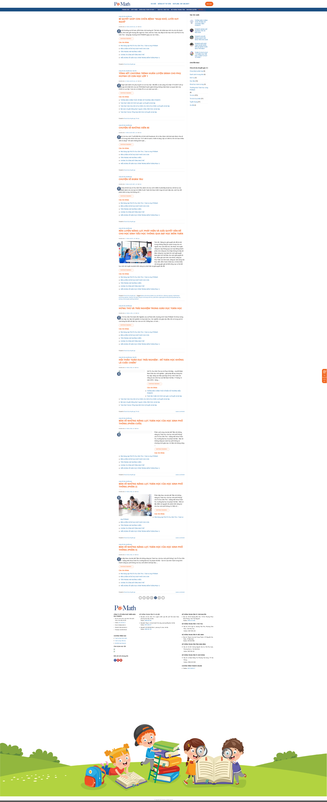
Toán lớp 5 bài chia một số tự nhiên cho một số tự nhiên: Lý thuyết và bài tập (145, 106)
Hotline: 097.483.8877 (181, 4)
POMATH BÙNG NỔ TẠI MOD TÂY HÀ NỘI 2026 (201, 30)
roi (141, 26)
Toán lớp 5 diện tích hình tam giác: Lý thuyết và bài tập (138, 103)
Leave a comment (180, 411)
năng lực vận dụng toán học (145, 297)
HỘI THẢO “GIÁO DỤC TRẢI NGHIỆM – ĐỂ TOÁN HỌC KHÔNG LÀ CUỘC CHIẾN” (151, 361)
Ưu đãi (192, 105)
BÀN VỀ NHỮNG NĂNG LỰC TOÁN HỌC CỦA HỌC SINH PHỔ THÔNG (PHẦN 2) (151, 485)
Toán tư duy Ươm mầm (121, 638)
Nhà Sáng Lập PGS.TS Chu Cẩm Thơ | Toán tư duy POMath (139, 46)
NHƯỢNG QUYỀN (191, 9)
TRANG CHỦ (125, 9)
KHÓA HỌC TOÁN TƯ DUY (146, 9)
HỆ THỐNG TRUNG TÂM (178, 9)
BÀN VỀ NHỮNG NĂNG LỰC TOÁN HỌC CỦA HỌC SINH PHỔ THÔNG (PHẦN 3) (151, 548)
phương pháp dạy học (174, 297)
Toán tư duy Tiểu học (120, 640)
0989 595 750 (148, 629)
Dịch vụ (192, 78)
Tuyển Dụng (194, 102)
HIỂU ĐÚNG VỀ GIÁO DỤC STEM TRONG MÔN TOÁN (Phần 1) (140, 58)
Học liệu (192, 81)
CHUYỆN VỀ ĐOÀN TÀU (131, 179)
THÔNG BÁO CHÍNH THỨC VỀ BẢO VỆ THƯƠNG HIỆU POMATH (140, 100)
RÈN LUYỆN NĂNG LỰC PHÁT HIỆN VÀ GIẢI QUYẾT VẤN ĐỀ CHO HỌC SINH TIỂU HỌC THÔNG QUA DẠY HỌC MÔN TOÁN (151, 232)
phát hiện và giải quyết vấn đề (160, 297)
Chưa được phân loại (196, 71)
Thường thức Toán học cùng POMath (199, 89)
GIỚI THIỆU (134, 9)
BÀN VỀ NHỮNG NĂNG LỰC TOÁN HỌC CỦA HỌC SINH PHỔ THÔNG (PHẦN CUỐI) (151, 422)
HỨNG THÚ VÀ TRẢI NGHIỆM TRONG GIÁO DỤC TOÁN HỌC (150, 308)
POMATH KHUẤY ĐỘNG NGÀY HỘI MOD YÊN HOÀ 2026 (201, 38)
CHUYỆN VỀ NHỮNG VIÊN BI (134, 127)
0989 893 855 (148, 620)
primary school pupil (124, 299)
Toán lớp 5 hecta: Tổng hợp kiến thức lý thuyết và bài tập (139, 112)
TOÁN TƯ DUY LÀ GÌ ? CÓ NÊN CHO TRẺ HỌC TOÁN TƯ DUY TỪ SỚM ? (201, 55)
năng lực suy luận (133, 297)
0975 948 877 (148, 625)
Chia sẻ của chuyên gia (125, 16)
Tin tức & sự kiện (195, 98)
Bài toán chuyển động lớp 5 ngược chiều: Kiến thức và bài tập (140, 109)
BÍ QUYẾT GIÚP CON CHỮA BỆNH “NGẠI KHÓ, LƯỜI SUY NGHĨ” (149, 20)
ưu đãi (153, 4)
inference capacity (167, 295)
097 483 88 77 (122, 622)
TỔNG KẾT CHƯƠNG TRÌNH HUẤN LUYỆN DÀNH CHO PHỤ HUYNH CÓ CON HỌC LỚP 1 (150, 75)
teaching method (134, 299)
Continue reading (126, 38)
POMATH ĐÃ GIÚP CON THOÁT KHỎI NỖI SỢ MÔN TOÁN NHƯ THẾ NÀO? (201, 46)
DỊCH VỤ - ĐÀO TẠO (163, 9)
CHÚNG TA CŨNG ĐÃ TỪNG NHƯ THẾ (132, 55)
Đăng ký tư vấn (164, 4)
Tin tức (134, 71)
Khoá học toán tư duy (197, 84)
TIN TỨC (200, 9)
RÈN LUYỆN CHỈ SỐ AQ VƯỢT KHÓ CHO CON (135, 49)
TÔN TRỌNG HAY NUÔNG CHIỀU (131, 52)
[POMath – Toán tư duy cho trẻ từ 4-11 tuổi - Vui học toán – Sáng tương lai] (122, 4)
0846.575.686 (191, 620)
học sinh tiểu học (158, 295)
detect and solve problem (147, 295)
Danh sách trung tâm (197, 74)
